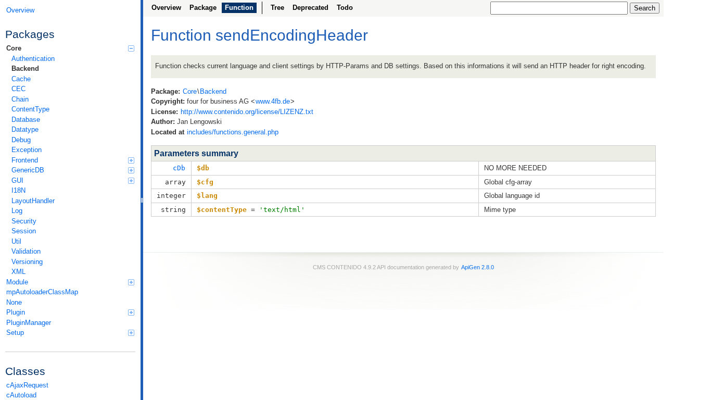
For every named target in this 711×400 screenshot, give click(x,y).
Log (16, 211)
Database (25, 119)
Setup (15, 332)
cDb (179, 168)
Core (13, 48)
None (14, 302)
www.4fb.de (273, 101)
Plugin (15, 312)
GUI (17, 180)
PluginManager (28, 323)
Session (23, 231)
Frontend (24, 160)
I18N (18, 190)
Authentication (33, 59)
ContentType (30, 109)
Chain (20, 99)
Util (16, 241)
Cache (21, 79)
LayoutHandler (33, 201)
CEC (18, 89)
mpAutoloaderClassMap (42, 292)
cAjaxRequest (27, 385)
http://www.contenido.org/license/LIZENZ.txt (247, 112)
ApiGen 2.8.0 (477, 267)
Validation (26, 251)
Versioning (27, 262)
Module (17, 282)
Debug (21, 140)
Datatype (25, 129)
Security (23, 221)
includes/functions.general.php (232, 132)
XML (18, 272)
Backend (25, 68)
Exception (26, 150)
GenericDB (27, 170)
